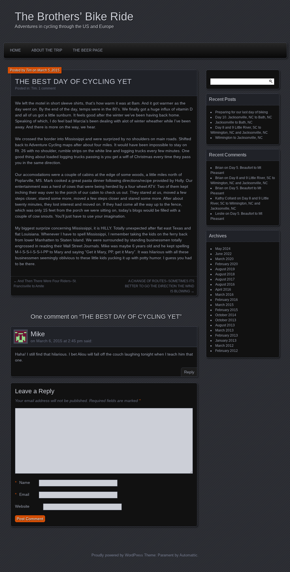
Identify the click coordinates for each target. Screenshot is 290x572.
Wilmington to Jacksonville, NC (239, 138)
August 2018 (225, 274)
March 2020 (224, 259)
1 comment (47, 88)
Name (22, 482)
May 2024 (223, 249)
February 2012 (226, 351)
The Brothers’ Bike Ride (74, 16)
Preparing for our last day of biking (241, 112)
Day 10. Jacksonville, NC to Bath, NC (243, 117)
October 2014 (225, 315)
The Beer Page (88, 50)
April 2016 (223, 290)
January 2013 (225, 341)
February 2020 (226, 264)
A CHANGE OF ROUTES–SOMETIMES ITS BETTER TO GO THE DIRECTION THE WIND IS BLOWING (159, 286)
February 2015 (226, 310)
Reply (189, 372)
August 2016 (225, 284)
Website (22, 506)
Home (15, 50)
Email (22, 494)
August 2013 (225, 325)
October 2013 (225, 320)
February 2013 (226, 335)
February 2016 (226, 300)
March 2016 (224, 295)
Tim (29, 70)
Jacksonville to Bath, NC (234, 122)
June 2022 (223, 254)
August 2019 (225, 269)
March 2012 (224, 346)
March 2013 (224, 330)
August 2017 (225, 279)
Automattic (188, 555)
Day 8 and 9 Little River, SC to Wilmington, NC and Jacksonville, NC (239, 203)
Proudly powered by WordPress (117, 555)
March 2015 (224, 305)
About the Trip (46, 50)
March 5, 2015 (48, 70)
